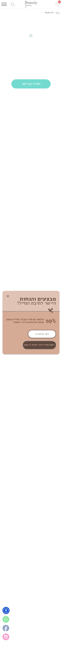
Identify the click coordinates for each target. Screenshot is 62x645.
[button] (6, 610)
